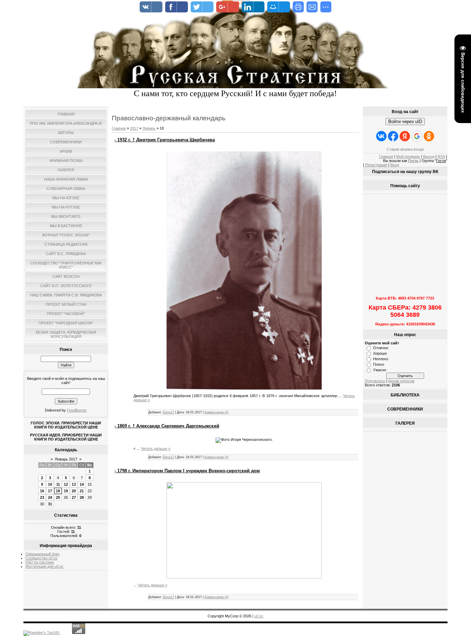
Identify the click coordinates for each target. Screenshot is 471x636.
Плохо (378, 364)
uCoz (258, 616)
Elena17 (168, 412)
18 (58, 491)
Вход (394, 165)
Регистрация (376, 165)
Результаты (375, 381)
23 (42, 497)
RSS (441, 156)
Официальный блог (43, 554)
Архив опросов (401, 381)
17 (50, 491)
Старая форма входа (405, 149)
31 (50, 504)
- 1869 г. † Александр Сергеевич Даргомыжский (166, 425)
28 (82, 497)
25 (58, 497)
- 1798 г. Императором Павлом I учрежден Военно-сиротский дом (187, 470)
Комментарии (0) (216, 412)
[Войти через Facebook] (393, 136)
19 (66, 491)
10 (50, 484)
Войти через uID (405, 121)
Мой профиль (408, 156)
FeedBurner (77, 410)
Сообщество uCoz (42, 558)
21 (82, 491)
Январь (149, 128)
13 (74, 484)
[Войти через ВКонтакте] (381, 136)
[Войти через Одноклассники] (429, 136)
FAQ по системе (40, 562)
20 (74, 491)
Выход (428, 156)
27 (74, 497)
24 (50, 497)
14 (82, 484)
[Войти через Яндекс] (405, 136)
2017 (134, 128)
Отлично (380, 348)
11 (58, 484)
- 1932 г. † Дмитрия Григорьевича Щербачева (164, 139)
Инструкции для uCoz (44, 566)
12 (66, 484)
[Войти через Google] (416, 136)
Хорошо (380, 353)
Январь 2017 (66, 459)
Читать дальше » (155, 448)
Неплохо (380, 359)
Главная (119, 128)
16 (42, 491)
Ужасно (379, 370)
